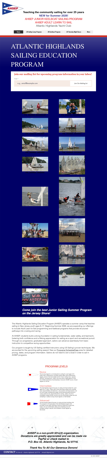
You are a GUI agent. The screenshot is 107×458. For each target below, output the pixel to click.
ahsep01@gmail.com (48, 452)
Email (15, 78)
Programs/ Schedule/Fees (68, 350)
